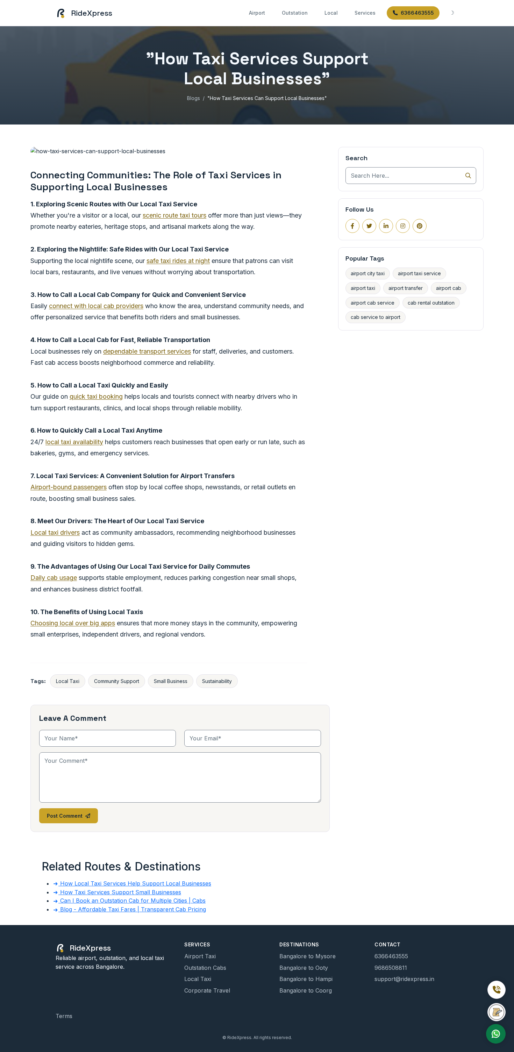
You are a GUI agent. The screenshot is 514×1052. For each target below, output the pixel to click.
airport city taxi (368, 273)
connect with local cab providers (96, 306)
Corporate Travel (207, 990)
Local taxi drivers (55, 532)
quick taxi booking (96, 396)
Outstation (295, 13)
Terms (64, 1015)
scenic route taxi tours (174, 215)
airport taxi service (419, 273)
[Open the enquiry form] (496, 1012)
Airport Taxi (200, 956)
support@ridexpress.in (404, 978)
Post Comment (65, 816)
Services (365, 13)
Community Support (116, 681)
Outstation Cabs (205, 967)
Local (331, 13)
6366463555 (417, 13)
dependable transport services (147, 351)
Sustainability (217, 681)
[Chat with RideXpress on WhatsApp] (496, 1034)
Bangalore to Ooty (303, 967)
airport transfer (405, 288)
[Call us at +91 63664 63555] (496, 990)
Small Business (170, 681)
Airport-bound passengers (68, 487)
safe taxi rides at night (178, 260)
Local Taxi (67, 681)
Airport (257, 13)
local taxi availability (74, 442)
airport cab (448, 288)
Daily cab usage (53, 577)
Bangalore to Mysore (307, 956)
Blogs (193, 98)
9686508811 (390, 967)
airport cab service (372, 303)
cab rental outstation (431, 303)
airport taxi (363, 288)
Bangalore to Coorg (305, 990)
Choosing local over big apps (72, 623)
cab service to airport (375, 317)
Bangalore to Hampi (306, 978)
